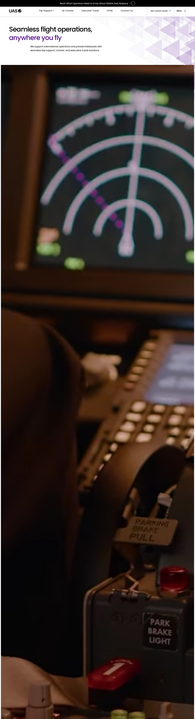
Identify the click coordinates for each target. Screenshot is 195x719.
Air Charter (68, 10)
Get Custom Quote (159, 11)
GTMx (110, 10)
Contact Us (127, 10)
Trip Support (45, 10)
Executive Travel (90, 10)
